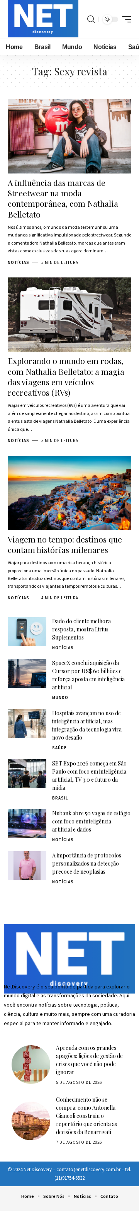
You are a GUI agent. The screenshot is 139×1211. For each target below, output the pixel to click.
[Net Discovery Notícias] (43, 19)
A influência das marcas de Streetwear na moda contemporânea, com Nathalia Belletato (63, 198)
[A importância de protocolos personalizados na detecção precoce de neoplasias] (27, 865)
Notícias (18, 262)
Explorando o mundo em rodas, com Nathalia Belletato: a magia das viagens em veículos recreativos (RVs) (66, 376)
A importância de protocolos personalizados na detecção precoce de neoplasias (86, 863)
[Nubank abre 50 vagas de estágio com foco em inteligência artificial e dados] (27, 823)
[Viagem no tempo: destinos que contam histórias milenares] (69, 493)
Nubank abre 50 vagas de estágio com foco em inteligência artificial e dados (91, 821)
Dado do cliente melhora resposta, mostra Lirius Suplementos (81, 629)
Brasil (60, 798)
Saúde (59, 747)
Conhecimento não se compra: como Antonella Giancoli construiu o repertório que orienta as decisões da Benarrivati (86, 1116)
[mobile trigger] (124, 19)
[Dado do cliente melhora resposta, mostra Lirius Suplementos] (27, 631)
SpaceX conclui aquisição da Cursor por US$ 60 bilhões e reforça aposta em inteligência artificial (88, 675)
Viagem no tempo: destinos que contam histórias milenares (65, 544)
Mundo (60, 697)
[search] (91, 19)
